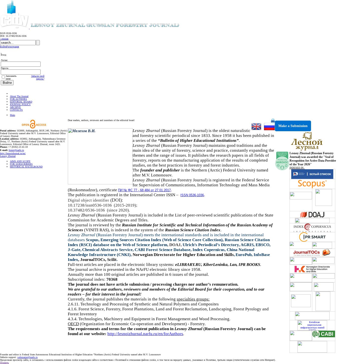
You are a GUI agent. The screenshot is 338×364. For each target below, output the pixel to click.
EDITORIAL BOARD (21, 101)
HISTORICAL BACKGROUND (26, 166)
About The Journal (19, 96)
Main (12, 115)
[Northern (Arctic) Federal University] (15, 27)
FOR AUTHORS (18, 99)
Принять (4, 362)
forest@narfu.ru (16, 150)
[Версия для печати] (273, 122)
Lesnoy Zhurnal (8, 156)
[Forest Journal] (112, 27)
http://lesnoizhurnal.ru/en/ (13, 153)
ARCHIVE (15, 107)
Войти (3, 46)
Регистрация (12, 46)
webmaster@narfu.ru (27, 357)
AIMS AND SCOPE (20, 161)
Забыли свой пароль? (37, 77)
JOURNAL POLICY (20, 104)
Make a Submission (293, 126)
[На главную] (12, 93)
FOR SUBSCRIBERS (21, 164)
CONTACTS (16, 109)
